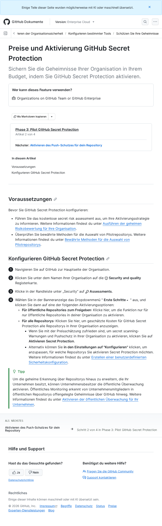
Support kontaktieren (101, 477)
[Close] (150, 6)
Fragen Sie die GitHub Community (110, 471)
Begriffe (66, 506)
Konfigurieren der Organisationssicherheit (34, 33)
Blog (51, 510)
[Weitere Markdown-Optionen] (51, 116)
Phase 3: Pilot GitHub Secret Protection (47, 129)
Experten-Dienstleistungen (26, 510)
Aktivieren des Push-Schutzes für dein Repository (66, 145)
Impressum (47, 506)
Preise (112, 506)
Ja (18, 472)
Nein (36, 472)
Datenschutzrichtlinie (21, 480)
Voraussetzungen (30, 199)
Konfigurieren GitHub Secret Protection (56, 259)
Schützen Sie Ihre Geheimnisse (137, 33)
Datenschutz (84, 506)
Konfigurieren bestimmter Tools (89, 33)
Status (100, 506)
